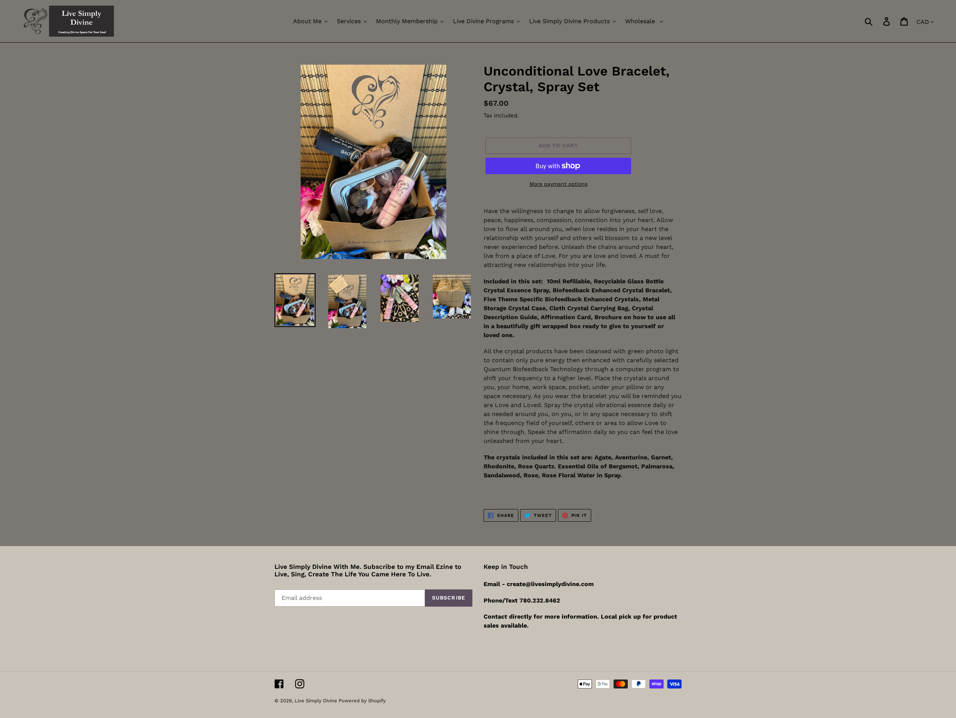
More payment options (558, 184)
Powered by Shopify (362, 700)
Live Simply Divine (317, 700)
